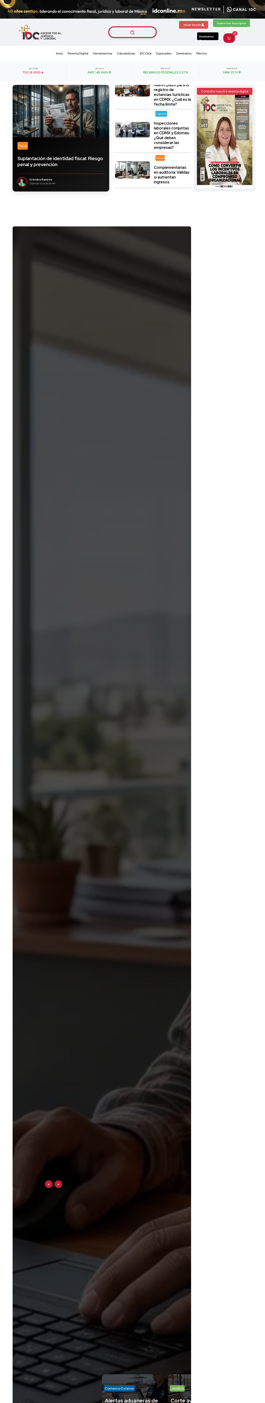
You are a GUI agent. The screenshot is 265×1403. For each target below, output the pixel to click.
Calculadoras (126, 53)
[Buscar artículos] (132, 32)
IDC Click (146, 53)
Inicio (59, 53)
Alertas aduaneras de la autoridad (58, 524)
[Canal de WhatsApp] (241, 9)
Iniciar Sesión (193, 25)
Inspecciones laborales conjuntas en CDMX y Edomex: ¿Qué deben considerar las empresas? (172, 91)
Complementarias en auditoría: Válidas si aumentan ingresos (172, 130)
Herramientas (102, 53)
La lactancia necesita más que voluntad (170, 166)
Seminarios (206, 36)
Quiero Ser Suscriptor (231, 23)
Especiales (163, 53)
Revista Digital (78, 53)
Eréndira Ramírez (40, 179)
